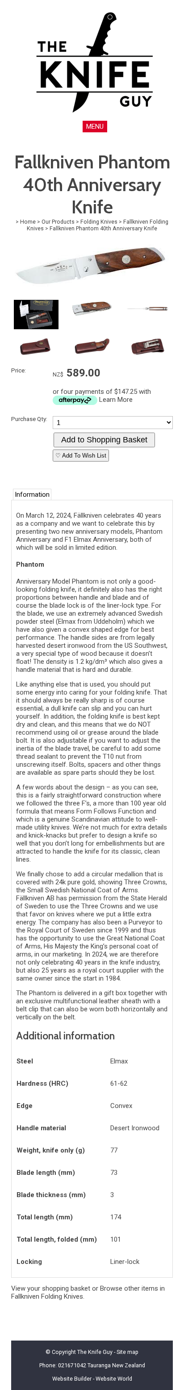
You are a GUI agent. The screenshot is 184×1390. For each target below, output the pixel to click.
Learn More (116, 400)
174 (115, 1217)
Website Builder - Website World (92, 1378)
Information (32, 495)
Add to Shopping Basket (104, 439)
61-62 (118, 1083)
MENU (95, 127)
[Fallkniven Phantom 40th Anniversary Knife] (90, 294)
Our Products (58, 221)
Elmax (119, 1061)
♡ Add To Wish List (80, 455)
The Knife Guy (95, 1352)
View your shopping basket (50, 1288)
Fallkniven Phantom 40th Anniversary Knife (103, 228)
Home (28, 221)
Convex (121, 1106)
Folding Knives (98, 221)
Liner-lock (124, 1262)
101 (115, 1239)
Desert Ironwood (134, 1128)
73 (113, 1173)
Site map (127, 1352)
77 (113, 1150)
